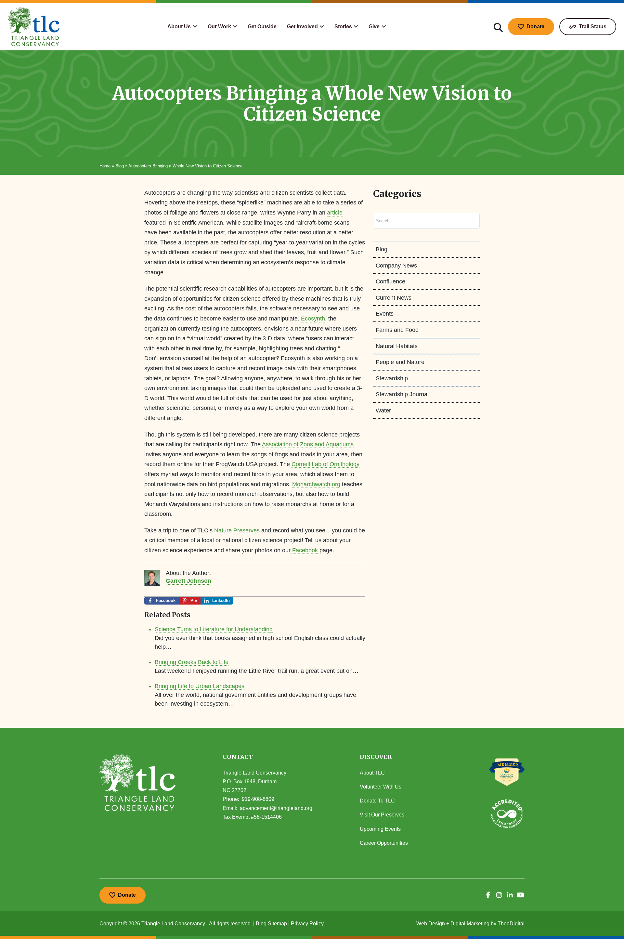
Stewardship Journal (402, 394)
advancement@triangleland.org (276, 808)
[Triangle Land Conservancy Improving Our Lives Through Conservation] (34, 26)
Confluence (390, 281)
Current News (393, 297)
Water (383, 410)
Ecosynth (313, 318)
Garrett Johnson (188, 581)
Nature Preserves (237, 530)
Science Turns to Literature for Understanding (214, 629)
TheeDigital (511, 923)
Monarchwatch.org (316, 484)
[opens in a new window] (488, 895)
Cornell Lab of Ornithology (325, 464)
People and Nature (400, 362)
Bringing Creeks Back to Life (191, 662)
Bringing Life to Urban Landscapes (199, 686)
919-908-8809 (258, 799)
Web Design (430, 923)
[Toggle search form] (498, 26)
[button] (182, 26)
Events (385, 313)
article (335, 212)
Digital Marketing (469, 923)
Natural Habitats (397, 346)
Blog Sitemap (271, 923)
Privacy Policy (307, 923)
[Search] (468, 220)
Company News (396, 265)
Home (104, 165)
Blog (119, 165)
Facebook (304, 550)
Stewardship (392, 378)
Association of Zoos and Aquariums (308, 444)
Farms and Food (397, 330)
